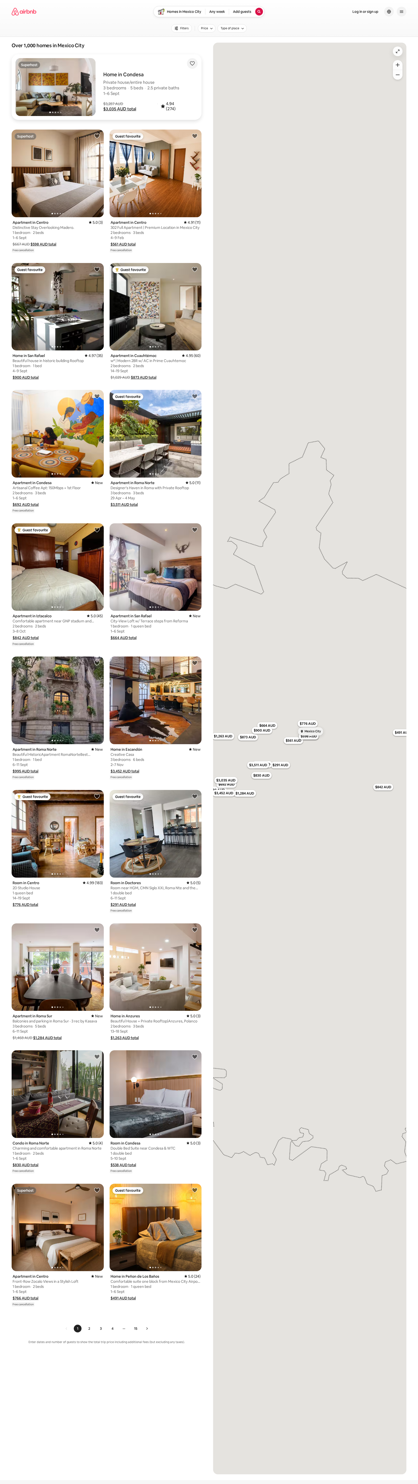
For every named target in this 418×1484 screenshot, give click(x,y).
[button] (119, 109)
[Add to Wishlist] (192, 63)
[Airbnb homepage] (24, 11)
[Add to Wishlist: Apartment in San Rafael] (195, 529)
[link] (66, 1328)
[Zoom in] (398, 65)
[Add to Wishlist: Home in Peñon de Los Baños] (195, 1190)
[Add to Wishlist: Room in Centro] (97, 796)
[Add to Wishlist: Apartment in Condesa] (97, 396)
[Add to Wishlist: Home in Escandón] (195, 663)
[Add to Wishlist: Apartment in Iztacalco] (97, 529)
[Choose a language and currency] (389, 11)
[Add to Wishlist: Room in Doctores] (195, 796)
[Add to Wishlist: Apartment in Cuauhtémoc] (195, 269)
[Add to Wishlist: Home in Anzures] (195, 930)
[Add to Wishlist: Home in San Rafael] (97, 269)
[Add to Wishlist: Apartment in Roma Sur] (97, 930)
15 (135, 1328)
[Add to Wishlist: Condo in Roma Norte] (97, 1056)
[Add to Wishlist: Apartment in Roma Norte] (195, 396)
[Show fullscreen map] (398, 51)
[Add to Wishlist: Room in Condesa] (195, 1056)
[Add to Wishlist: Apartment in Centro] (97, 136)
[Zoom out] (398, 75)
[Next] (146, 1328)
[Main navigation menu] (401, 11)
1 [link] (77, 1328)
